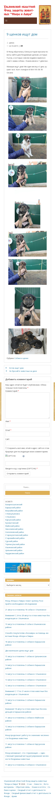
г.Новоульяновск (12, 514)
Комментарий (12, 391)
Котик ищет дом (16, 368)
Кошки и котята (39, 787)
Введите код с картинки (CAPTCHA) (20, 468)
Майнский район (12, 526)
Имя (8, 421)
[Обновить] (23, 456)
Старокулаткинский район (16, 535)
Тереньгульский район (15, 544)
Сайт (7, 439)
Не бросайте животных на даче (23, 371)
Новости (38, 784)
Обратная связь (23, 787)
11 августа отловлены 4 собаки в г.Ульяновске (25, 765)
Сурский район (11, 541)
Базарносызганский (13, 504)
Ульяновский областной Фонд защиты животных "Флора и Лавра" (19, 10)
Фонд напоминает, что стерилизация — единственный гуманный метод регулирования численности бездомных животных (27, 756)
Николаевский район (14, 529)
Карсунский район (13, 520)
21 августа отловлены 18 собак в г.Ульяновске (25, 609)
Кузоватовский (11, 523)
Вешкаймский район (14, 510)
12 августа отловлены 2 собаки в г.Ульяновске (25, 685)
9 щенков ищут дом (22, 34)
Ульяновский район (13, 547)
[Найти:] (27, 487)
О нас (29, 784)
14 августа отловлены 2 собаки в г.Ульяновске (25, 674)
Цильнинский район (13, 550)
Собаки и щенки (21, 358)
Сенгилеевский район (14, 532)
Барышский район (13, 507)
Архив (14, 796)
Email (8, 430)
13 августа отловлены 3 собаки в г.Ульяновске (25, 680)
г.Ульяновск (10, 517)
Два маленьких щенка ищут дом (19, 650)
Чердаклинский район (14, 553)
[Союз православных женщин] (18, 572)
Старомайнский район (15, 538)
